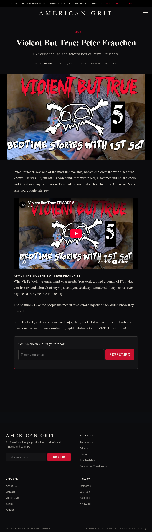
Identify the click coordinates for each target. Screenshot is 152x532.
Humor (84, 454)
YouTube (85, 492)
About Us (11, 486)
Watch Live (12, 498)
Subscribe (120, 354)
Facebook (85, 498)
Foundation (86, 442)
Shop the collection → (123, 3)
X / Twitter (85, 503)
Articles (10, 509)
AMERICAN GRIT (76, 13)
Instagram (86, 486)
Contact (10, 492)
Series (9, 503)
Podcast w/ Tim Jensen (93, 466)
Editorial (84, 448)
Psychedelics (87, 460)
